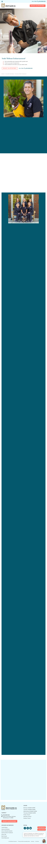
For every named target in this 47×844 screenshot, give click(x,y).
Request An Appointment (37, 6)
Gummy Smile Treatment (7, 832)
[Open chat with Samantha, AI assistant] (44, 841)
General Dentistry (6, 829)
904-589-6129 (24, 154)
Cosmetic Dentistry (9, 74)
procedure (9, 168)
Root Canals (4, 836)
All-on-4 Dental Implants (7, 831)
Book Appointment (41, 827)
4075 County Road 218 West (9, 817)
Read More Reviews (14, 758)
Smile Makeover (5, 838)
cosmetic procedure (30, 134)
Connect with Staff (41, 829)
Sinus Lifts (4, 834)
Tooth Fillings (5, 827)
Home (3, 74)
